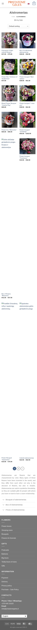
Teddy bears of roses (9, 562)
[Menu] (3, 3)
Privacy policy (7, 586)
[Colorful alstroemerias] (27, 379)
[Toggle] (4, 500)
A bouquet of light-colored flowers (7, 51)
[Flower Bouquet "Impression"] (9, 379)
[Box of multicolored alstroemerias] (27, 40)
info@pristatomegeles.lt (10, 609)
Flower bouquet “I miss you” (27, 104)
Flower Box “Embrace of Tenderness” (9, 77)
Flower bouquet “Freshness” (25, 157)
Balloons (5, 554)
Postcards (5, 550)
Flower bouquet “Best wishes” (27, 77)
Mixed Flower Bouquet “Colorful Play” (9, 104)
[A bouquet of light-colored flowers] (9, 40)
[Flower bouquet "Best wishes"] (27, 67)
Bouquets (5, 534)
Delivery (5, 582)
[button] (34, 625)
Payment (5, 578)
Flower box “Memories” (9, 130)
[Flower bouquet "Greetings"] (27, 120)
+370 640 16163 (7, 603)
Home (13, 16)
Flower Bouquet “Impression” (7, 458)
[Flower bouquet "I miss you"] (27, 93)
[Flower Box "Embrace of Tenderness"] (9, 67)
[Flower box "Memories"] (9, 120)
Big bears (5, 558)
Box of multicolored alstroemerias (26, 51)
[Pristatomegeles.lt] (17, 3)
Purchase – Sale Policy (10, 589)
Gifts (3, 566)
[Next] (22, 468)
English (28, 3)
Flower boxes (6, 526)
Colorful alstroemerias (27, 458)
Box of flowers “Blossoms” (6, 294)
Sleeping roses (7, 530)
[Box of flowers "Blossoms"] (9, 215)
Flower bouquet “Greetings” (25, 130)
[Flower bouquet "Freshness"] (27, 146)
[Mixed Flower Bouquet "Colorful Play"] (9, 93)
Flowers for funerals (9, 538)
